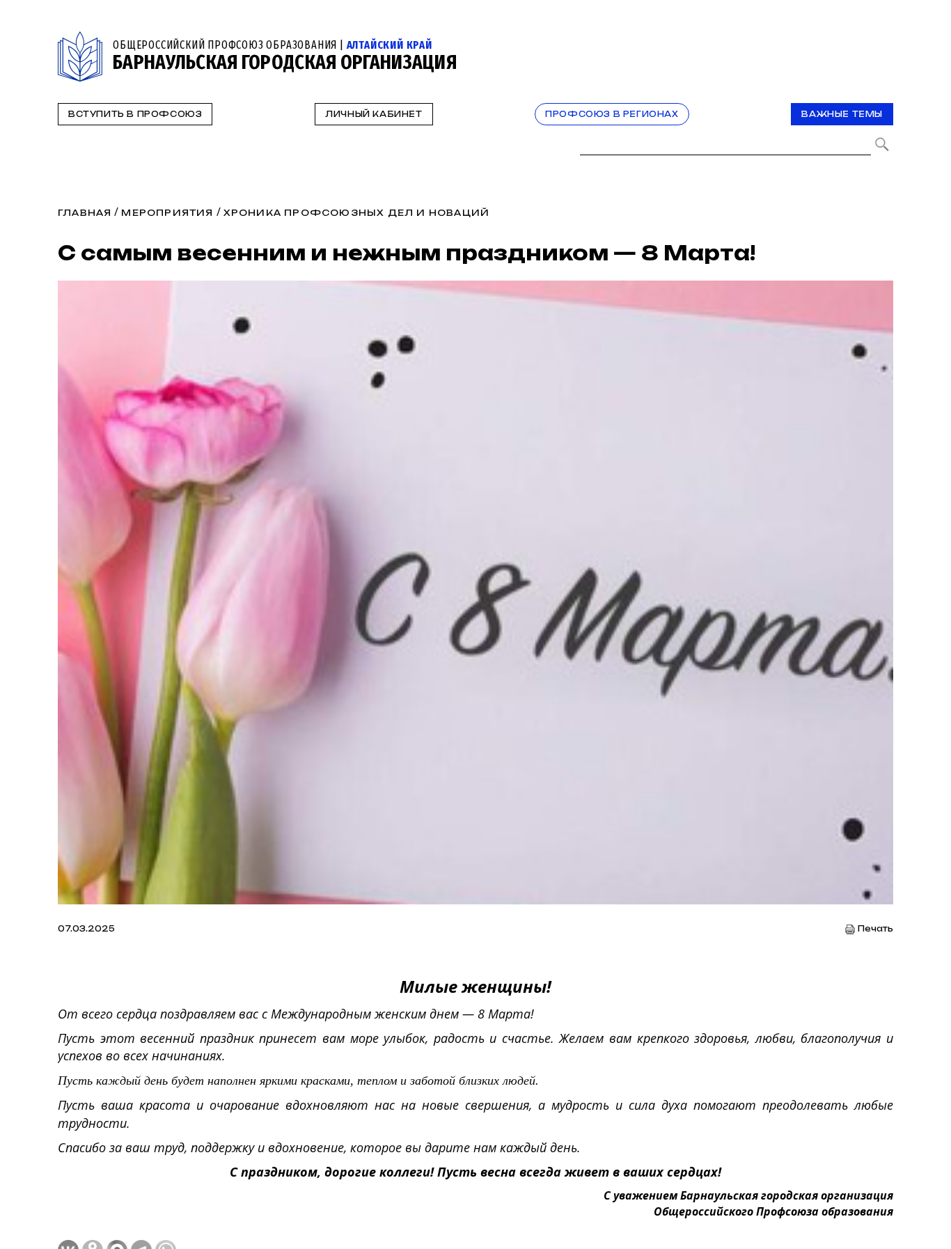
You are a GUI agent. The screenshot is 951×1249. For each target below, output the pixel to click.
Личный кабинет (373, 114)
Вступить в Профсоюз (135, 114)
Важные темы (842, 114)
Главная (84, 212)
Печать (875, 929)
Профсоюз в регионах (611, 114)
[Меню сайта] (881, 39)
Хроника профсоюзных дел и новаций (356, 212)
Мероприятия (167, 212)
